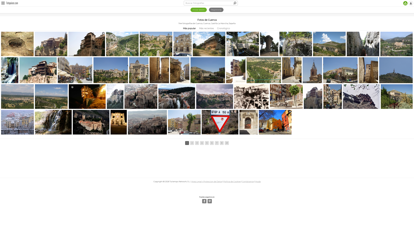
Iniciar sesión (199, 10)
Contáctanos (248, 182)
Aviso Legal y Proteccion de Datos (207, 182)
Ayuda (258, 182)
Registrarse (216, 10)
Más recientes (206, 28)
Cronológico (223, 28)
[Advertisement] (207, 161)
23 (227, 143)
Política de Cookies (232, 182)
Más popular (189, 28)
